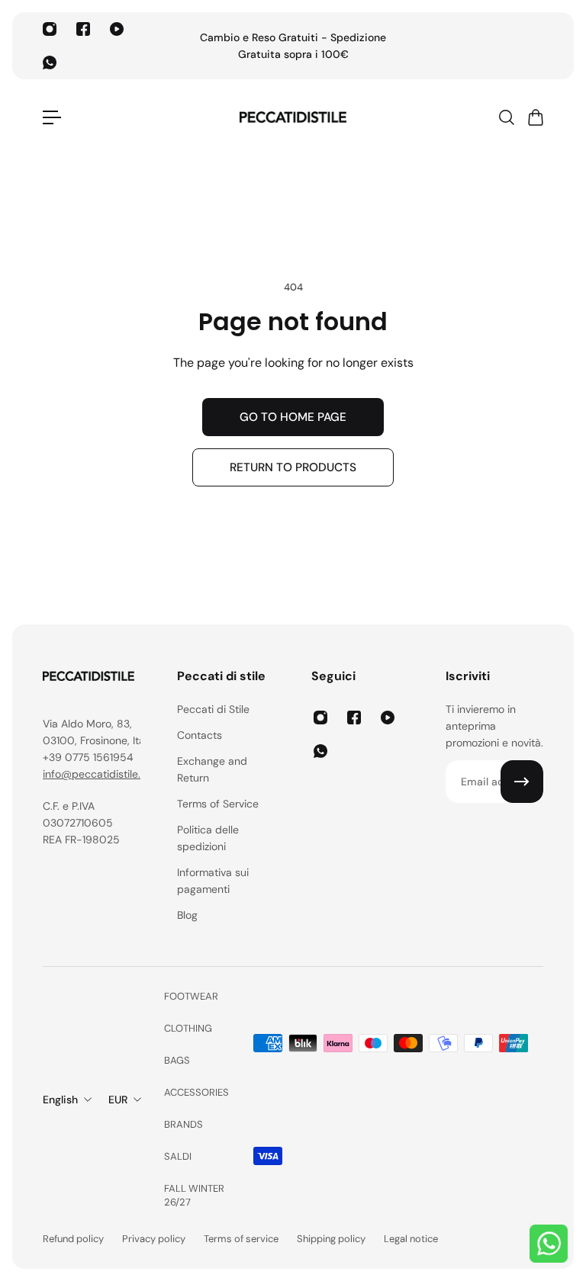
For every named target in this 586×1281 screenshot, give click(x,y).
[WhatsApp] (49, 62)
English (60, 1099)
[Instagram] (49, 29)
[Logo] (293, 117)
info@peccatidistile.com (102, 774)
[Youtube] (117, 29)
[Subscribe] (522, 781)
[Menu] (52, 117)
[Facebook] (83, 29)
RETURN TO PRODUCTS (293, 467)
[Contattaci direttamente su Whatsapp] (549, 1244)
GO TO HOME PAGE (293, 417)
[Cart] (534, 117)
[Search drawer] (505, 117)
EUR (117, 1099)
